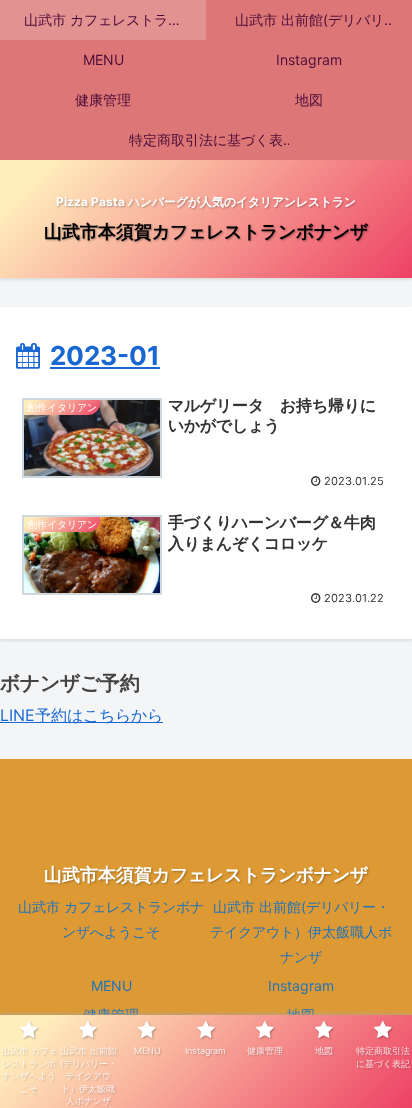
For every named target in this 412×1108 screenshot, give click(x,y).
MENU (111, 985)
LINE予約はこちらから (81, 715)
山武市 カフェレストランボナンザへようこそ (111, 919)
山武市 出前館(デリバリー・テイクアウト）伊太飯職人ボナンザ (301, 931)
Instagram (301, 985)
